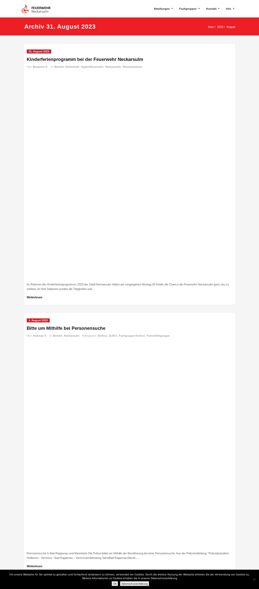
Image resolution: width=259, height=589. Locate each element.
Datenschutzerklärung (135, 583)
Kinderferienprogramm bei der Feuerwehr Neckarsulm (85, 59)
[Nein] (254, 579)
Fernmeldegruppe (158, 335)
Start (211, 26)
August (231, 26)
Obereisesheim (132, 66)
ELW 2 (113, 335)
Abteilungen (162, 8)
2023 (220, 26)
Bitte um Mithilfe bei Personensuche (66, 328)
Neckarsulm (113, 66)
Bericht (59, 66)
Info (228, 8)
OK (115, 583)
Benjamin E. (40, 66)
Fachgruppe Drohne (132, 335)
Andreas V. (40, 335)
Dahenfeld (72, 66)
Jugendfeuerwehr (92, 66)
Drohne (102, 335)
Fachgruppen (188, 8)
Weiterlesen (34, 297)
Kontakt (211, 8)
